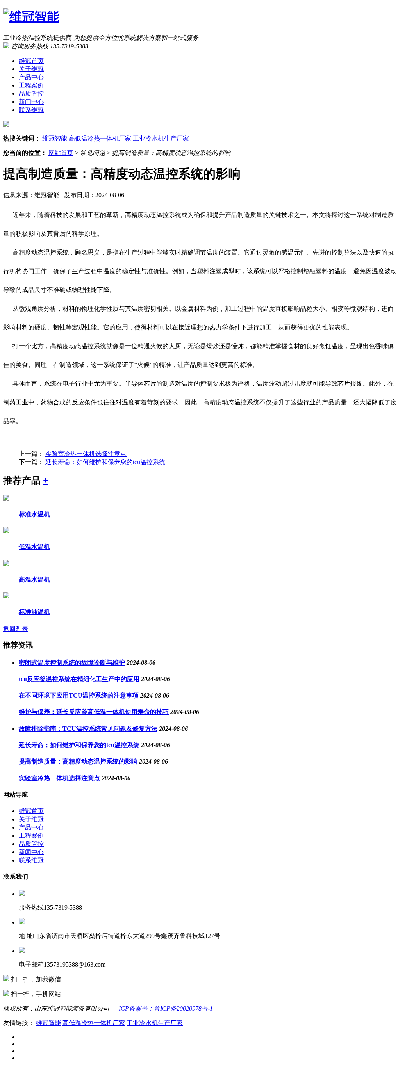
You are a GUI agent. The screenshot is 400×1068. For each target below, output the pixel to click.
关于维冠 (31, 69)
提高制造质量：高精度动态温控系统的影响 (78, 761)
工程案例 (31, 85)
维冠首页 (31, 60)
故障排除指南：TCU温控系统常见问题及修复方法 (88, 728)
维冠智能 (54, 138)
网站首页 (60, 153)
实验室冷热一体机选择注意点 (86, 453)
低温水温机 (34, 546)
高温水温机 (34, 579)
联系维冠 (31, 110)
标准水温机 (34, 514)
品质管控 (31, 93)
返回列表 (15, 628)
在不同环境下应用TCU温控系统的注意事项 (79, 695)
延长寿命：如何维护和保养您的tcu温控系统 (105, 462)
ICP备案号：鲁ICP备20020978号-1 (166, 1008)
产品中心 (31, 77)
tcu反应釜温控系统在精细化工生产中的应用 (79, 679)
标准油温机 (34, 612)
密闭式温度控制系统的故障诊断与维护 (72, 662)
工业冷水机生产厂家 (161, 138)
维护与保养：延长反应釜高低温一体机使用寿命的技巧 (94, 711)
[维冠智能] (31, 16)
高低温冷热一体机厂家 (100, 138)
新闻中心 (31, 101)
